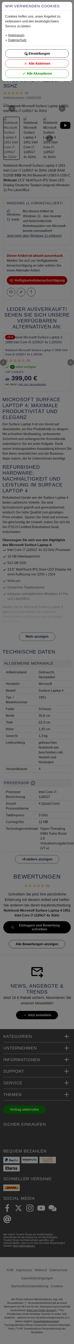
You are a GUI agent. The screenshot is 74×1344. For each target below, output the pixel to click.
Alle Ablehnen (39, 63)
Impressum (16, 35)
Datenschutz (17, 40)
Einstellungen (39, 53)
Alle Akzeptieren (39, 73)
